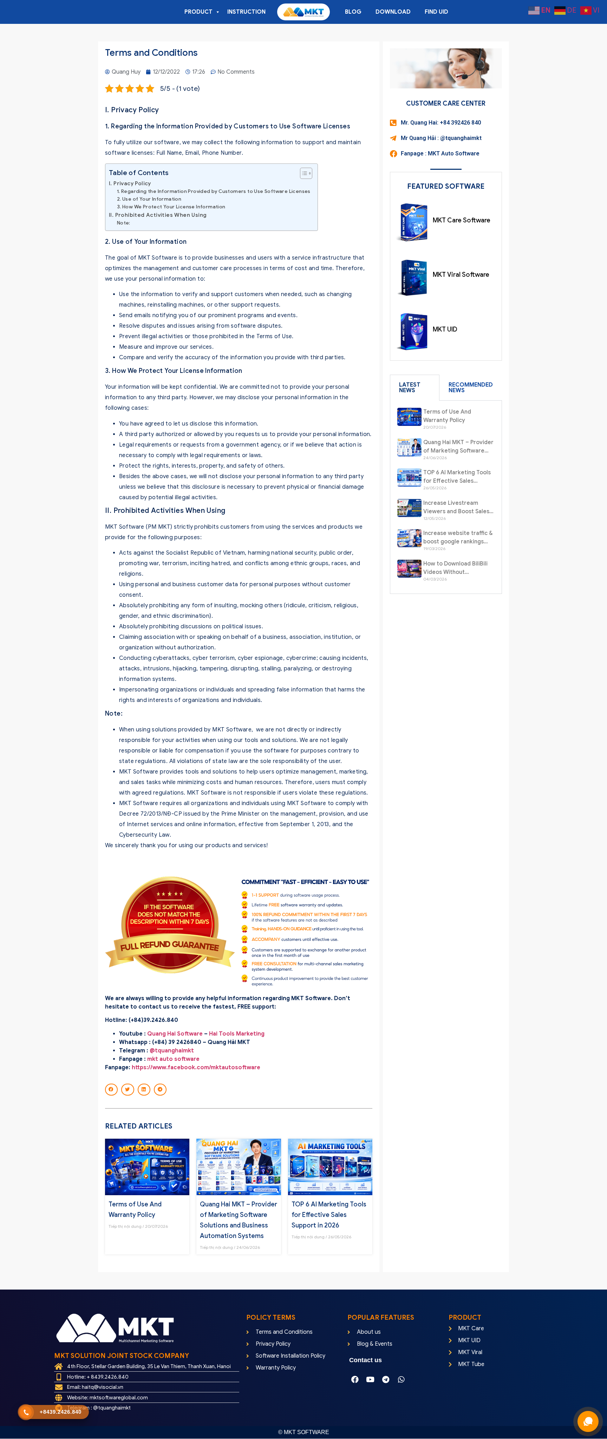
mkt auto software (173, 1059)
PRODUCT (198, 11)
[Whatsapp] (401, 1379)
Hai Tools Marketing (237, 1033)
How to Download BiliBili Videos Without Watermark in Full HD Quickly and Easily (455, 568)
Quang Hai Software (175, 1033)
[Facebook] (354, 1379)
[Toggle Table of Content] (303, 173)
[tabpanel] (446, 497)
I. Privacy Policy (130, 183)
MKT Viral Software (461, 275)
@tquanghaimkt (172, 1050)
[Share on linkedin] (144, 1090)
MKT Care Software (461, 220)
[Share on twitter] (127, 1090)
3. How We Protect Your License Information (171, 207)
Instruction (246, 11)
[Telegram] (385, 1379)
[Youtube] (370, 1379)
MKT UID (445, 329)
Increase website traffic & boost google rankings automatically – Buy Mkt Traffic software (458, 538)
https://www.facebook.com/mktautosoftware (196, 1067)
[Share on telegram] (160, 1090)
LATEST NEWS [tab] (409, 387)
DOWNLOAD (393, 11)
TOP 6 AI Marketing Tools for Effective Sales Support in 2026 (329, 1214)
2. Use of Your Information (149, 199)
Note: (123, 223)
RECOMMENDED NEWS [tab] (471, 387)
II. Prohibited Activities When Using (158, 215)
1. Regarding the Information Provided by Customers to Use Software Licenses (214, 191)
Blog (353, 11)
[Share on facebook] (111, 1090)
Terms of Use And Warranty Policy (447, 416)
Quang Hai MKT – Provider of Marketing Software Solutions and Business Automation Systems (458, 447)
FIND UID (436, 11)
